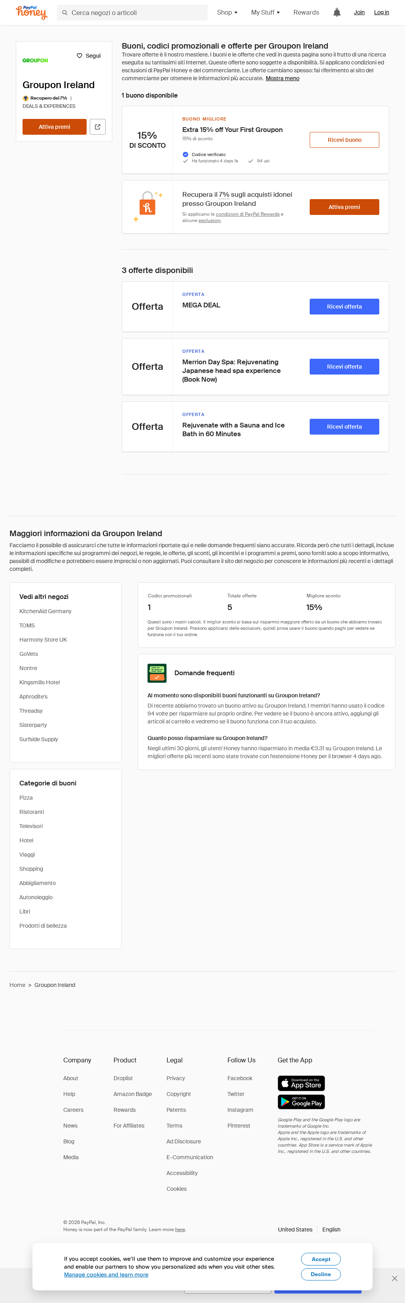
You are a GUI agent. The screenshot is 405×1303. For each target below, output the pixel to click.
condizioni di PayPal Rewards (248, 214)
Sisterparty (33, 725)
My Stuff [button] (262, 12)
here (180, 1229)
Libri (24, 911)
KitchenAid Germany (45, 611)
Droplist (123, 1078)
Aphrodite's (33, 696)
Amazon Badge (133, 1094)
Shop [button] (224, 12)
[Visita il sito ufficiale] (98, 127)
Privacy (176, 1078)
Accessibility (182, 1173)
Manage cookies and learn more (106, 1274)
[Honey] (31, 13)
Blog (68, 1141)
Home (17, 985)
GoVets (28, 653)
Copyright (179, 1094)
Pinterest (238, 1125)
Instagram (240, 1109)
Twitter (235, 1094)
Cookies (177, 1188)
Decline (321, 1274)
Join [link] (359, 12)
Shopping (31, 868)
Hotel (26, 840)
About (70, 1078)
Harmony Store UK (43, 639)
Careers (73, 1109)
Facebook (239, 1078)
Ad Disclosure (184, 1141)
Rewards (306, 12)
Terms (174, 1125)
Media (71, 1157)
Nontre (28, 668)
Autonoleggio (36, 897)
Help (69, 1094)
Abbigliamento (37, 883)
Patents (176, 1109)
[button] (309, 1229)
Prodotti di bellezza (43, 925)
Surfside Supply (38, 739)
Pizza (26, 797)
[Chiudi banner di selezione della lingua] (394, 1278)
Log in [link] (381, 12)
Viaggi (27, 854)
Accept (321, 1259)
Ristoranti (31, 811)
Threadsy (31, 710)
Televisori (31, 826)
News (70, 1125)
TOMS (27, 625)
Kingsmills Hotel (39, 682)
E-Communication (190, 1157)
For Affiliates (129, 1125)
